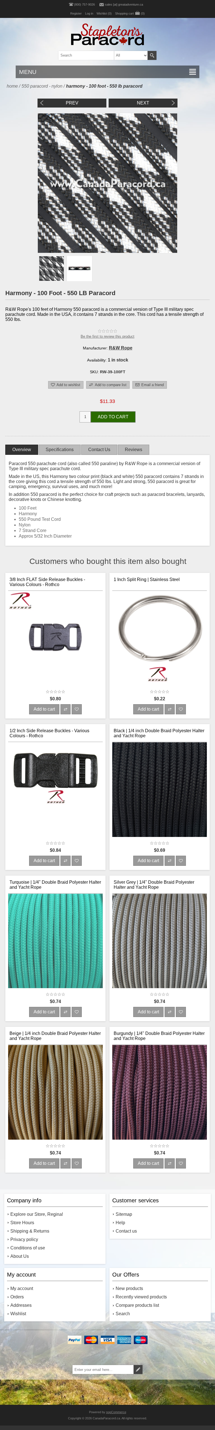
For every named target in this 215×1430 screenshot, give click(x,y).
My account (21, 1288)
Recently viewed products (141, 1296)
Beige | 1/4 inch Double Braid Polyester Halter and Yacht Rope (55, 1036)
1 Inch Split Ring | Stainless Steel (147, 579)
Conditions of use (27, 1247)
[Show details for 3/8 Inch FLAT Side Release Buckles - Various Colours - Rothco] (55, 638)
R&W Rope (120, 348)
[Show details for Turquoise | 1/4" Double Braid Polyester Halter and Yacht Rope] (55, 941)
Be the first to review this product (107, 336)
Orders (17, 1296)
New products (129, 1288)
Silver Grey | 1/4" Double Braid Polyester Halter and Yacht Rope (154, 885)
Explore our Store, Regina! (36, 1214)
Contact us (126, 1231)
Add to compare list (111, 385)
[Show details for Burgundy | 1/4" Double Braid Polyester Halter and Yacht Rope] (159, 1092)
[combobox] (99, 55)
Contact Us (99, 449)
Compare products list (137, 1305)
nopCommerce (116, 1412)
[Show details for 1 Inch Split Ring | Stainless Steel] (159, 638)
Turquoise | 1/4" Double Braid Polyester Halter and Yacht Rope (55, 885)
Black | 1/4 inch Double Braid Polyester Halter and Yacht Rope (159, 733)
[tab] (21, 450)
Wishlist (18, 1313)
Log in (89, 13)
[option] (52, 268)
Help (120, 1222)
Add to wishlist (68, 385)
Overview (21, 449)
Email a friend (152, 385)
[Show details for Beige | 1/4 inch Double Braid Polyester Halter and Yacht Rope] (55, 1092)
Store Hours (22, 1222)
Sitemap (124, 1214)
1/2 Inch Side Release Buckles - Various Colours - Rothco (49, 733)
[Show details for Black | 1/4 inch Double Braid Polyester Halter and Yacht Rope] (159, 789)
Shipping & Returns (29, 1231)
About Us (19, 1256)
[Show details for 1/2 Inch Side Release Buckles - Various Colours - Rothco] (55, 789)
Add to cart (113, 416)
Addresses (21, 1305)
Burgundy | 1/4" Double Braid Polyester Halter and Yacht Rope (159, 1036)
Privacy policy (24, 1239)
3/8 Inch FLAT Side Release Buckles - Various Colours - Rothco (47, 582)
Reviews (133, 449)
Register (76, 13)
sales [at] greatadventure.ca (124, 4)
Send (138, 1369)
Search (152, 55)
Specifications (60, 449)
